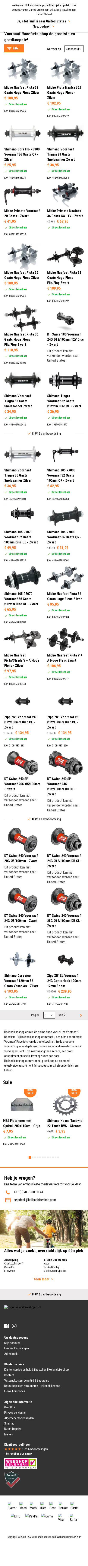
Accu (47, 1263)
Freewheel (9, 1270)
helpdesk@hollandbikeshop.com (35, 1200)
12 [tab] (58, 1157)
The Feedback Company (18, 1453)
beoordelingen (35, 1449)
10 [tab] (53, 1157)
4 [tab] (37, 1157)
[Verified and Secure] (12, 1479)
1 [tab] (30, 1157)
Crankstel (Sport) (13, 1263)
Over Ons (9, 1407)
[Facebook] (6, 1326)
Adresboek (11, 1354)
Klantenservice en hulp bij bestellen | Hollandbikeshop (36, 1369)
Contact (9, 1375)
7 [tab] (45, 1157)
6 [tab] (42, 1157)
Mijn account (12, 1343)
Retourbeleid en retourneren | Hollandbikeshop (32, 1386)
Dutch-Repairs (12, 1429)
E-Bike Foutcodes (14, 1391)
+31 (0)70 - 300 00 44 (28, 1192)
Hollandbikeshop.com (44, 1536)
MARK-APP (75, 1536)
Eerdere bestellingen (16, 1348)
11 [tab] (55, 1157)
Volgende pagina (80, 1015)
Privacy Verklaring (15, 1412)
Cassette (9, 1267)
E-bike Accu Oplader (55, 1270)
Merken (8, 1434)
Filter (16, 48)
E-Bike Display (51, 1267)
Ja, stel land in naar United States (41, 21)
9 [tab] (50, 1157)
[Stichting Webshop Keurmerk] (20, 1463)
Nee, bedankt (41, 26)
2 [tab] (32, 1157)
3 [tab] (35, 1157)
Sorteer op (54, 49)
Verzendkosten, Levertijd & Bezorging (26, 1380)
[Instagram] (14, 1326)
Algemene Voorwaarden (19, 1418)
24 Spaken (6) (22, 115)
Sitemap (9, 1423)
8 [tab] (48, 1157)
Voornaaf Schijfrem (21, 41)
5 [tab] (40, 1157)
